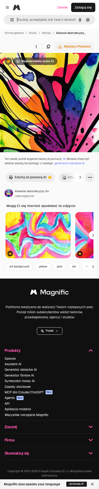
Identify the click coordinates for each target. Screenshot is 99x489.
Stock (33, 33)
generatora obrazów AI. (70, 163)
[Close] (92, 484)
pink (59, 266)
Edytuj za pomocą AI (28, 178)
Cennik (62, 7)
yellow (43, 266)
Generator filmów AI (19, 375)
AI (64, 159)
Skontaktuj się (17, 453)
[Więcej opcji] (36, 46)
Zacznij (11, 426)
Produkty (12, 350)
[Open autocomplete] (10, 19)
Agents (14, 398)
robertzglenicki (24, 196)
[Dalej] (80, 177)
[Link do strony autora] (9, 194)
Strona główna (14, 33)
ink (74, 266)
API (7, 403)
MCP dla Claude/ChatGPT (28, 392)
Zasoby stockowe (18, 387)
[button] (49, 331)
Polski (49, 331)
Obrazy (46, 33)
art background (19, 266)
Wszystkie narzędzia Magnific (27, 415)
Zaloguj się (83, 7)
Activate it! (76, 484)
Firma (10, 439)
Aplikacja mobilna (18, 409)
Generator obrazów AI (21, 370)
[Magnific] (49, 293)
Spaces (10, 358)
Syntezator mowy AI (20, 381)
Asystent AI (13, 364)
